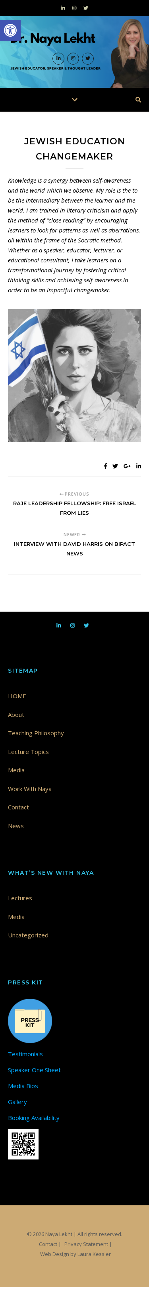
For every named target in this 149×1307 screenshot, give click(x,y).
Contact (18, 807)
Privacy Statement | (88, 1244)
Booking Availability (34, 1118)
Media (16, 770)
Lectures (20, 898)
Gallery (17, 1102)
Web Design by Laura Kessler (75, 1254)
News (16, 826)
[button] (10, 30)
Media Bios (23, 1086)
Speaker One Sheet (34, 1070)
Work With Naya (30, 789)
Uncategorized (28, 935)
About (16, 714)
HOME (17, 696)
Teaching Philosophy (36, 733)
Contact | (50, 1244)
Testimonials (25, 1054)
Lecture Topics (28, 752)
